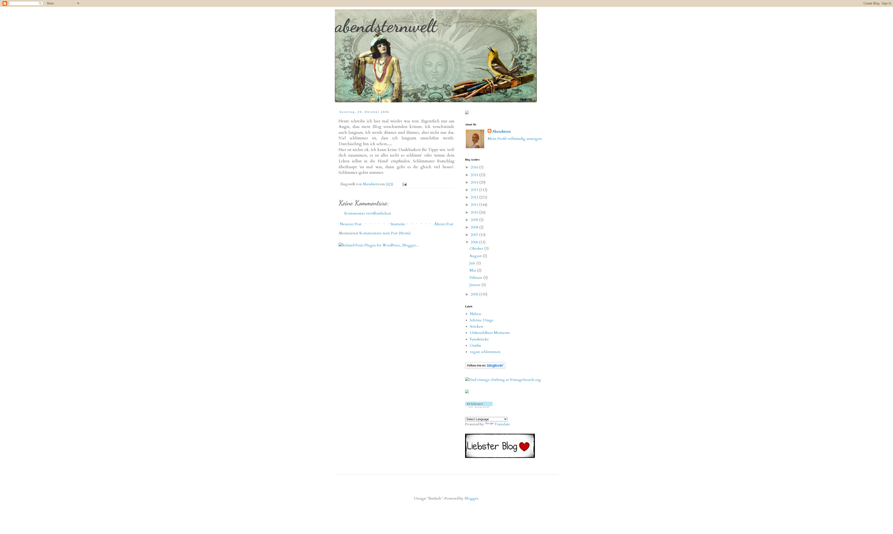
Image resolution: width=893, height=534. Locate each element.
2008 (475, 227)
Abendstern (501, 131)
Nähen (475, 313)
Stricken (476, 326)
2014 (475, 182)
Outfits (475, 345)
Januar (475, 284)
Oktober (477, 248)
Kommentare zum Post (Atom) (384, 233)
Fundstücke (479, 339)
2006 (475, 242)
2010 (475, 212)
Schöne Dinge (481, 320)
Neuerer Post (350, 224)
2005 (475, 294)
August (476, 256)
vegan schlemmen (485, 351)
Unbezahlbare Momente (490, 332)
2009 (475, 219)
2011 (475, 204)
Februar (476, 277)
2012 (475, 197)
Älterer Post (443, 224)
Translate (502, 424)
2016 (475, 167)
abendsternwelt (386, 25)
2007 (475, 234)
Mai (473, 270)
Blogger (471, 498)
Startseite (397, 224)
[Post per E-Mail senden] (404, 184)
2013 (475, 189)
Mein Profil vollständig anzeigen (515, 138)
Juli (473, 263)
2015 (475, 175)
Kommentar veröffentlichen (367, 213)
